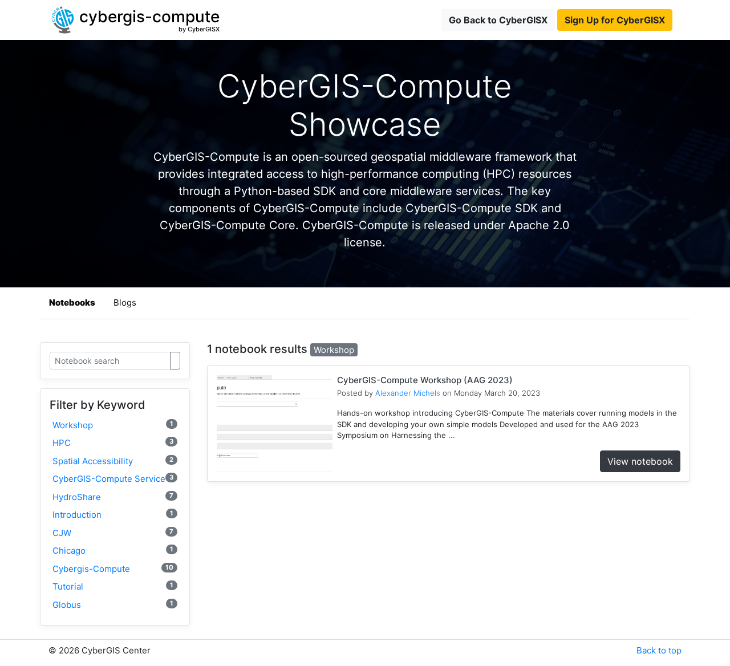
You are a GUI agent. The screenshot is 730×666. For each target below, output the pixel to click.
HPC (112, 442)
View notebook (640, 461)
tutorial (112, 586)
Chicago (112, 550)
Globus (112, 604)
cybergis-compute (112, 568)
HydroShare (112, 497)
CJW (112, 532)
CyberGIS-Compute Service (112, 478)
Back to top (659, 650)
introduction (112, 514)
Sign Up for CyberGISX (615, 20)
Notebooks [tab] (72, 302)
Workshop (112, 425)
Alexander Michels (407, 392)
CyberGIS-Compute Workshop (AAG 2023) (425, 380)
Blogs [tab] (124, 302)
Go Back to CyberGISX (498, 20)
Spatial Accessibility (112, 461)
